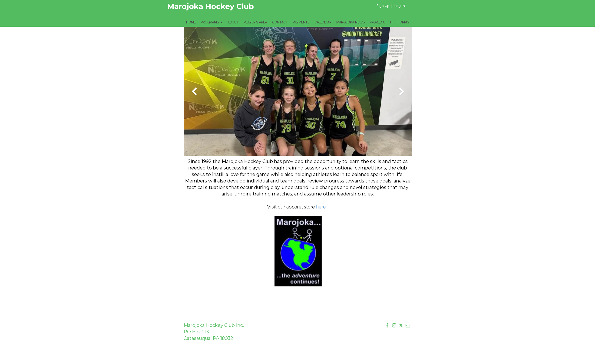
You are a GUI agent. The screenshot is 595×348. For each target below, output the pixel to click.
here (321, 207)
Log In (399, 6)
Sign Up (383, 6)
